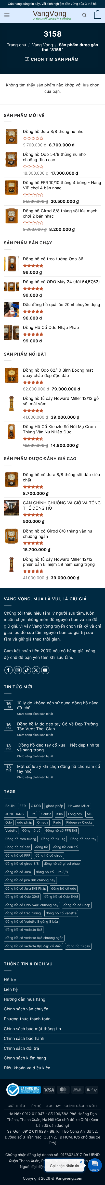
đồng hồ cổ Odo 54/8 (61, 897)
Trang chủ (16, 44)
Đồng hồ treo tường (20, 839)
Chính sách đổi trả (21, 1048)
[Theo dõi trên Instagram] (18, 670)
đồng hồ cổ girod (48, 855)
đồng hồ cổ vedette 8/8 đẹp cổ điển (33, 946)
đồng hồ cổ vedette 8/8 (23, 930)
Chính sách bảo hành (24, 1038)
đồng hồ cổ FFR (17, 855)
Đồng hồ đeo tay (83, 839)
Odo (8, 822)
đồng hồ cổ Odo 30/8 (22, 897)
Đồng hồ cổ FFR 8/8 (61, 830)
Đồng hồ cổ (31, 830)
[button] (7, 15)
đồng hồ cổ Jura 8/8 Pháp (25, 888)
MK (89, 814)
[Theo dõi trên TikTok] (27, 670)
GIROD (36, 806)
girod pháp (54, 806)
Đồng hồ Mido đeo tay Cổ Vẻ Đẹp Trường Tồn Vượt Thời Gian (57, 726)
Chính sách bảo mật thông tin (32, 1028)
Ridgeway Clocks (79, 822)
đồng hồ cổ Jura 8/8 (52, 872)
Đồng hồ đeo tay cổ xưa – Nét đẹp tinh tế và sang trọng (58, 747)
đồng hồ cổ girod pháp (62, 863)
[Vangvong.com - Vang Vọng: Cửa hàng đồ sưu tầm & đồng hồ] (52, 15)
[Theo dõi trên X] (36, 670)
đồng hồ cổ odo (63, 888)
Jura (32, 814)
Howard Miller (78, 806)
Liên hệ (11, 989)
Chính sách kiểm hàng (25, 1057)
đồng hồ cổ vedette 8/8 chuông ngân (34, 938)
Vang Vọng (42, 44)
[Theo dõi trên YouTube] (45, 670)
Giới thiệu (16, 1106)
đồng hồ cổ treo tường (23, 913)
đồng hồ (41, 847)
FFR (23, 806)
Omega (42, 822)
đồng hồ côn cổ (65, 847)
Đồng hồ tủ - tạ (53, 839)
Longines (75, 814)
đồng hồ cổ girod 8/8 (22, 863)
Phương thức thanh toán (27, 1018)
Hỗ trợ (10, 979)
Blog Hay (53, 1106)
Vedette (11, 830)
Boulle (10, 806)
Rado (57, 822)
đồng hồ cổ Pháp (76, 905)
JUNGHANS (14, 814)
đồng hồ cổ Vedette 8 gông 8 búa (31, 921)
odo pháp (24, 822)
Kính (59, 814)
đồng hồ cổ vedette (61, 913)
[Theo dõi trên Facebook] (8, 670)
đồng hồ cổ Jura (18, 872)
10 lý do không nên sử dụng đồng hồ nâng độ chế (58, 705)
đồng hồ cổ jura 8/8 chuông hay (30, 880)
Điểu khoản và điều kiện (27, 1067)
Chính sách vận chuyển (26, 1008)
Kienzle (46, 814)
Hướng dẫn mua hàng (24, 999)
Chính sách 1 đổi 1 (80, 1106)
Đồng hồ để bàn (17, 847)
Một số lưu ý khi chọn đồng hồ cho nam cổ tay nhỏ (58, 769)
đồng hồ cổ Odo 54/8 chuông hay (31, 905)
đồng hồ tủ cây (78, 946)
